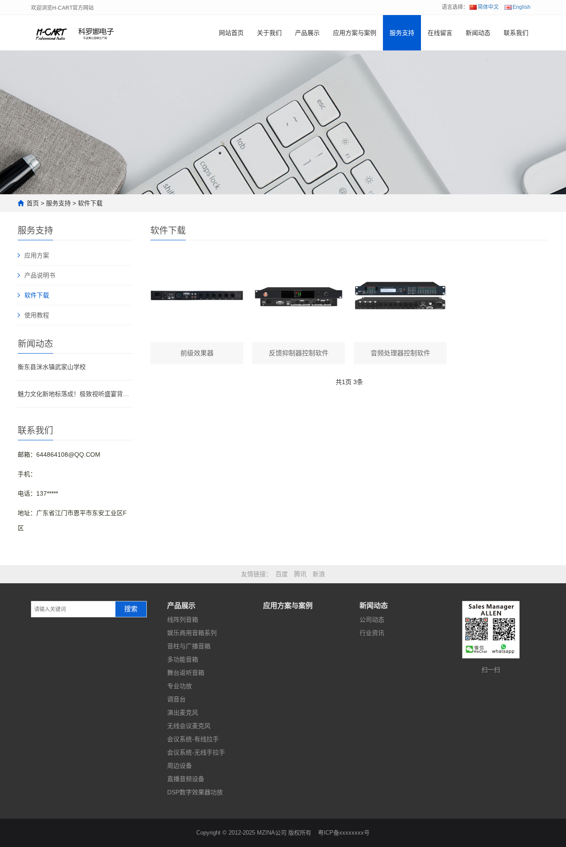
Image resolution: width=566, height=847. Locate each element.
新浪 (319, 574)
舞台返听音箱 (185, 672)
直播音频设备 (185, 778)
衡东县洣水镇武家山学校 (52, 366)
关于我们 (269, 32)
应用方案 (36, 255)
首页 (33, 203)
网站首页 (231, 32)
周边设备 (179, 765)
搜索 (131, 608)
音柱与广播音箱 (188, 646)
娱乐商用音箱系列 (192, 632)
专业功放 (179, 685)
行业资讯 (371, 632)
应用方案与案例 (354, 32)
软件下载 (90, 203)
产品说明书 (39, 275)
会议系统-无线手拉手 (196, 752)
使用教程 (36, 315)
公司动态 (371, 619)
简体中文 (488, 7)
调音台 (176, 699)
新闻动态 (478, 32)
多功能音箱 (182, 659)
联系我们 (516, 32)
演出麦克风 (182, 712)
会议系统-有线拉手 (193, 739)
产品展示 (307, 32)
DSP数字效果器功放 (195, 792)
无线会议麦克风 (188, 725)
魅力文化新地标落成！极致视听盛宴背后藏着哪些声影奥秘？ (75, 393)
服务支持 (402, 32)
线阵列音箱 (182, 619)
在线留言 (440, 32)
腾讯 (300, 574)
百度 (281, 574)
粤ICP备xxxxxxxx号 (344, 832)
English (521, 7)
